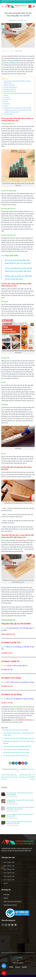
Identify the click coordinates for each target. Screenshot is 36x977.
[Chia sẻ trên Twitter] (16, 763)
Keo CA (6, 101)
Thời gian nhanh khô (9, 85)
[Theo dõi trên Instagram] (6, 925)
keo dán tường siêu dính (11, 63)
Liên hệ (5, 898)
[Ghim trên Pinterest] (22, 763)
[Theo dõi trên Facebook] (2, 925)
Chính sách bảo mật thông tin (12, 901)
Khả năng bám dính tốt (10, 89)
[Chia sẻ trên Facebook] (13, 763)
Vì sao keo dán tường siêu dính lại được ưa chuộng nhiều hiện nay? (17, 82)
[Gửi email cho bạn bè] (19, 763)
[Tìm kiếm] (29, 6)
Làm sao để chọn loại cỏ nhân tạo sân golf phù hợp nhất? (20, 815)
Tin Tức (19, 769)
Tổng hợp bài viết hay (10, 905)
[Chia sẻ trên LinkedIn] (25, 763)
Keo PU (6, 106)
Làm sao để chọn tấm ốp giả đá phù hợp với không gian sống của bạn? (20, 808)
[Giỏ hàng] (34, 6)
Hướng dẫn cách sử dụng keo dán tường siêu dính (17, 108)
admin (24, 20)
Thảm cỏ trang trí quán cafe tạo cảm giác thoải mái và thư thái (19, 822)
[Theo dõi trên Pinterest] (12, 925)
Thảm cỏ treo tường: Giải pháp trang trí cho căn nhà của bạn (9, 777)
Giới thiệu (6, 894)
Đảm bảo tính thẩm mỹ (10, 91)
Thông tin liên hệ (8, 114)
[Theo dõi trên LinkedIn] (21, 957)
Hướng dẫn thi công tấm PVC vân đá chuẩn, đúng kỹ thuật (20, 801)
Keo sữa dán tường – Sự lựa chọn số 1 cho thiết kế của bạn (27, 777)
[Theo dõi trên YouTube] (15, 925)
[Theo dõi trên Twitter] (9, 925)
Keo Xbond (7, 97)
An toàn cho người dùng (10, 87)
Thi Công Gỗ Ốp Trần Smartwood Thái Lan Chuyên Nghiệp (20, 793)
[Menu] (2, 6)
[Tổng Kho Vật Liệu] (16, 6)
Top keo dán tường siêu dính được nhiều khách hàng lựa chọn (18, 94)
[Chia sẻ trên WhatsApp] (10, 763)
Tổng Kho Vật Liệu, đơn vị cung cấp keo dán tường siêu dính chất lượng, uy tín (17, 111)
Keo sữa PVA (7, 99)
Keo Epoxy (7, 104)
